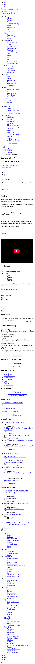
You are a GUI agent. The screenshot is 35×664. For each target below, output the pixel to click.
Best (8, 275)
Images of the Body (13, 110)
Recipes (9, 138)
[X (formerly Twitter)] (4, 174)
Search (3, 11)
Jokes (8, 54)
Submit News (17, 363)
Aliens (9, 108)
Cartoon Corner (11, 93)
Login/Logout (8, 385)
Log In (9, 29)
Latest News (8, 374)
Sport (5, 99)
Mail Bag (9, 26)
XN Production (11, 27)
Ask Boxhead (11, 121)
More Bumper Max (10, 408)
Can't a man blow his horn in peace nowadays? (18, 440)
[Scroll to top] (1, 662)
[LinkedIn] (4, 176)
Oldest (9, 281)
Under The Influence (13, 140)
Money (9, 131)
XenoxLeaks (10, 72)
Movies (9, 56)
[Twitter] (4, 2)
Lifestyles (10, 129)
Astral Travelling (12, 42)
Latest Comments (9, 376)
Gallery (6, 381)
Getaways (10, 35)
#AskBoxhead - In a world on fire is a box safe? (18, 446)
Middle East (10, 82)
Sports (9, 104)
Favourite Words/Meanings (12, 51)
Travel (5, 33)
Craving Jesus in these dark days (14, 462)
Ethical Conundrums (13, 125)
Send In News (8, 377)
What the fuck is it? (13, 61)
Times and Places (12, 37)
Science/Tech (8, 106)
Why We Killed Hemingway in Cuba (15, 457)
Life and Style (8, 119)
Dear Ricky (10, 123)
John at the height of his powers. (14, 509)
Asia (8, 76)
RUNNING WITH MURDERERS (14, 422)
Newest (9, 279)
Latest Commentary (13, 24)
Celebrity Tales (11, 46)
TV (8, 59)
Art (8, 91)
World (6, 74)
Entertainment (8, 41)
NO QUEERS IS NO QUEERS (13, 514)
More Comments (17, 356)
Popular (9, 277)
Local (5, 65)
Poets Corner (11, 95)
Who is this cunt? (12, 144)
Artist (5, 87)
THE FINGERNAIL (10, 498)
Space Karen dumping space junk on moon (17, 435)
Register (6, 383)
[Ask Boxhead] (17, 392)
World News (10, 86)
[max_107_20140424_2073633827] (12, 403)
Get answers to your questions (17, 394)
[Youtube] (5, 4)
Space (9, 112)
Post (2, 311)
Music (8, 57)
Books (9, 44)
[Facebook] (4, 172)
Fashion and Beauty (13, 127)
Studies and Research (13, 114)
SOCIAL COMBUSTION (11, 480)
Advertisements (11, 22)
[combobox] (12, 11)
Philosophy (10, 132)
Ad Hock (9, 20)
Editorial (9, 18)
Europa (9, 78)
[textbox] (17, 292)
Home (6, 16)
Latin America (11, 80)
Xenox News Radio (12, 63)
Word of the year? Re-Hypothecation (16, 503)
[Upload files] (2, 297)
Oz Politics (10, 69)
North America (11, 84)
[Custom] (4, 6)
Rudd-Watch (11, 71)
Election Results (12, 67)
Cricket (9, 101)
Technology (7, 116)
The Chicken (10, 97)
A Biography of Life (13, 89)
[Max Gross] (17, 415)
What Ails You (11, 142)
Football (9, 102)
